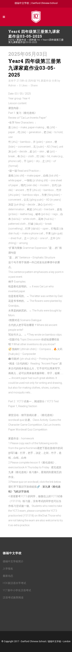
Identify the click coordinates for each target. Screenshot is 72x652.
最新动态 (8, 575)
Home (11, 39)
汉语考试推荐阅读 (13, 597)
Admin (12, 85)
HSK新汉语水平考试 (14, 583)
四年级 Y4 (34, 39)
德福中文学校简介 (13, 561)
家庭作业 (21, 39)
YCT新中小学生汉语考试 (17, 590)
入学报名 (8, 568)
